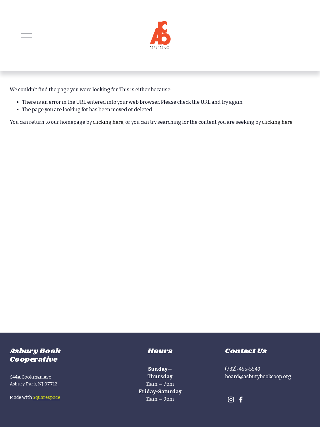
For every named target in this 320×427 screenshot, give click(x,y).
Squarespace (46, 397)
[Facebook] (241, 399)
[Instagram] (231, 399)
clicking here (108, 122)
